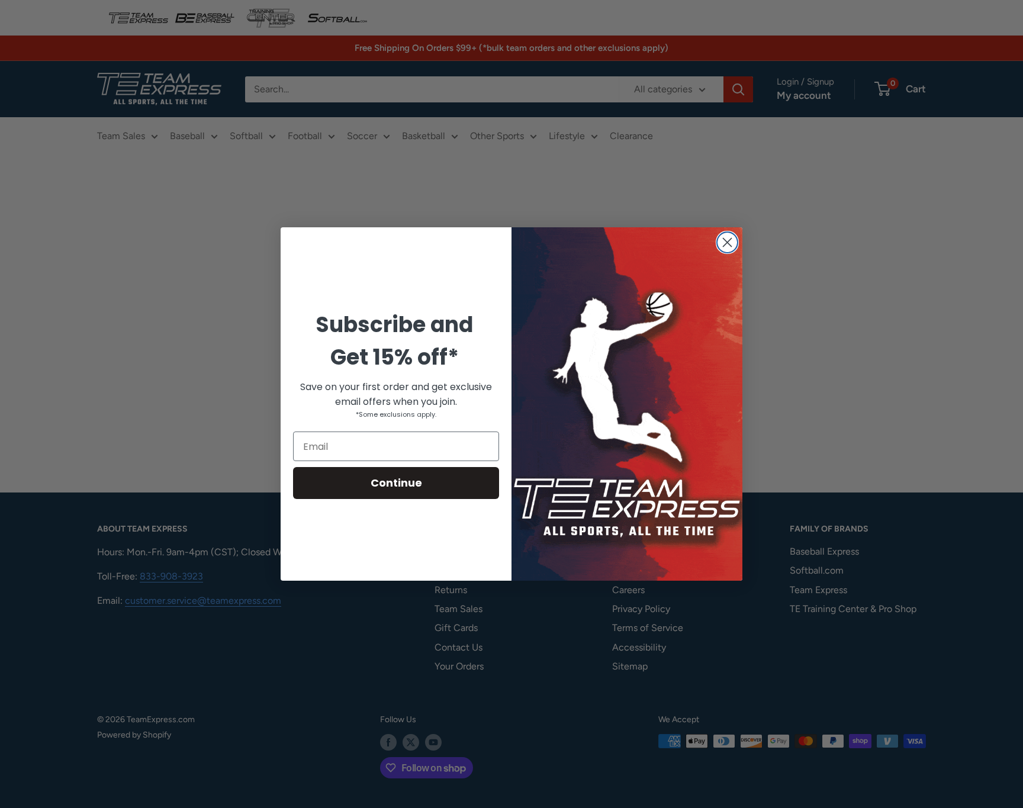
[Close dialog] (727, 242)
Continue (396, 482)
